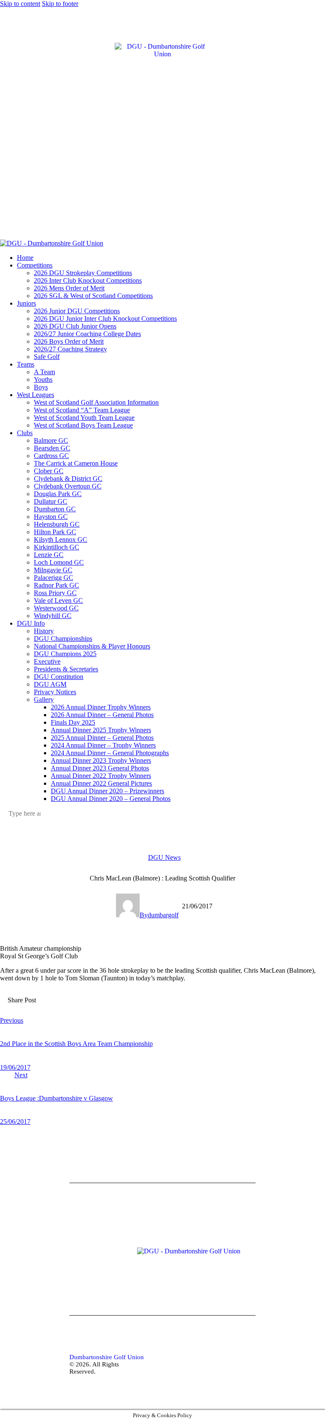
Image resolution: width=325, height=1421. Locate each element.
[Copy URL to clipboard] (100, 1006)
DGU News (164, 857)
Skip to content (20, 3)
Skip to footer (60, 3)
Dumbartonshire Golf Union (106, 1357)
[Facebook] (6, 51)
